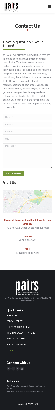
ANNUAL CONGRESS (16, 339)
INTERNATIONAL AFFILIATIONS (21, 333)
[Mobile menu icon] (49, 6)
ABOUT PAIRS (13, 315)
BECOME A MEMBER (16, 344)
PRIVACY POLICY (15, 321)
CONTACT (11, 350)
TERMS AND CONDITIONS (18, 327)
